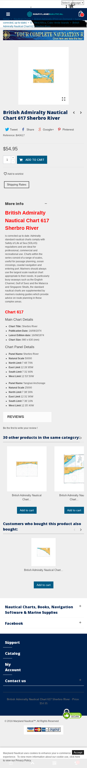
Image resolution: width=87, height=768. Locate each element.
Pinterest (68, 129)
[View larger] (63, 99)
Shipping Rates (16, 184)
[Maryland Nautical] (45, 14)
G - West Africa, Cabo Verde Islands (49, 22)
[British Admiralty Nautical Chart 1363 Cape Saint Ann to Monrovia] (43, 552)
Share (30, 129)
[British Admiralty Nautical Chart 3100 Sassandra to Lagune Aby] (27, 469)
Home (6, 19)
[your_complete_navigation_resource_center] (43, 35)
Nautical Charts (22, 19)
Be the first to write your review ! (20, 428)
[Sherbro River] (43, 102)
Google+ (48, 129)
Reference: (9, 135)
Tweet (13, 129)
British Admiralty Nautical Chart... (26, 497)
